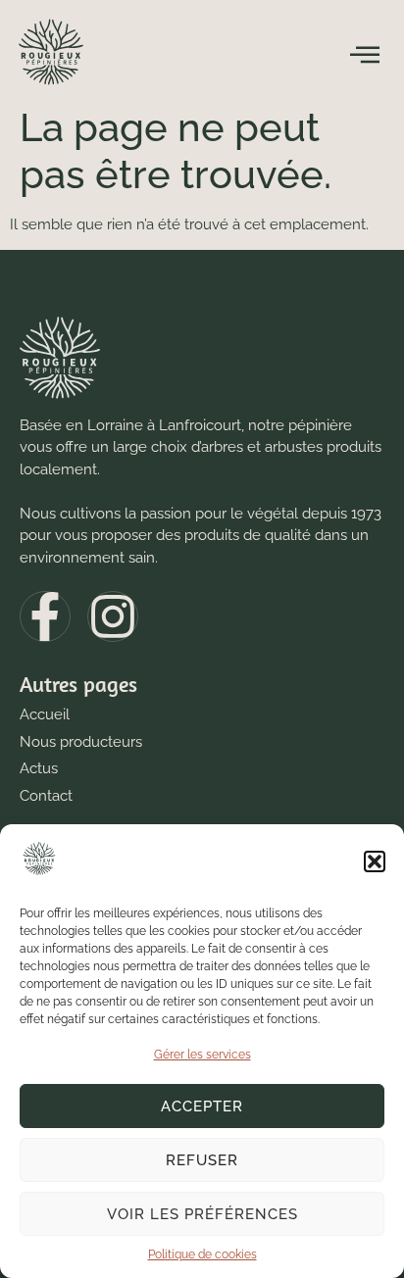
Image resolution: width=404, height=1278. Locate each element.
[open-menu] (365, 55)
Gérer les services (202, 1054)
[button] (374, 861)
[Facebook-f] (45, 616)
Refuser (202, 1160)
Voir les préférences (202, 1214)
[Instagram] (112, 616)
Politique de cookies (202, 1254)
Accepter (202, 1106)
